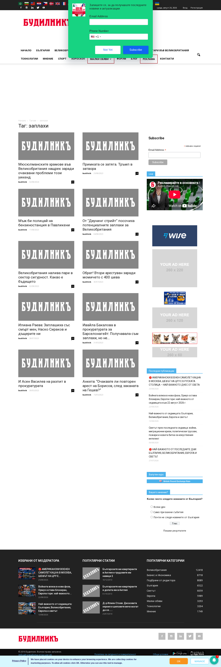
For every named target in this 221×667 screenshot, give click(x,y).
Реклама (149, 59)
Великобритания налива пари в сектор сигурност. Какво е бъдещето (45, 277)
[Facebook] (20, 7)
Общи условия (160, 654)
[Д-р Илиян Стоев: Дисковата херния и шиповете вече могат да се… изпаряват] (91, 607)
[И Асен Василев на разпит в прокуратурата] (46, 363)
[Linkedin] (32, 7)
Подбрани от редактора (161, 580)
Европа (151, 595)
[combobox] (96, 37)
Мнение (48, 58)
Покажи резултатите (174, 530)
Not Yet (107, 49)
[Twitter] (38, 7)
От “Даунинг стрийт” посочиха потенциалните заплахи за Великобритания (108, 225)
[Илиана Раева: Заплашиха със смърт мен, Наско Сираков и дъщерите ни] (46, 307)
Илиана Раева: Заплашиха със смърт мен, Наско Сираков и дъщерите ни (44, 329)
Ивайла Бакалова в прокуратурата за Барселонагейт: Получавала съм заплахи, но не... (110, 331)
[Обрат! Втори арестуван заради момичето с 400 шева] (110, 255)
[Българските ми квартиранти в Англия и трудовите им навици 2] (91, 573)
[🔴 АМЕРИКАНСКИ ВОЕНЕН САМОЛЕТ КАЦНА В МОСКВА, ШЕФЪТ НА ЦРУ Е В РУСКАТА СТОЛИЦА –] (27, 573)
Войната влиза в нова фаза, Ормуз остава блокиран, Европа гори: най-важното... (55, 590)
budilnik (22, 182)
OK (178, 661)
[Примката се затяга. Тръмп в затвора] (110, 146)
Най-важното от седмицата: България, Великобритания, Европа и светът (171, 415)
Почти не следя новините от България (176, 517)
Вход (185, 7)
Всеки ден (159, 507)
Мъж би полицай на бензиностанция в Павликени (44, 223)
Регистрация (197, 7)
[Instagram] (26, 7)
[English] (58, 3)
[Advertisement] (110, 93)
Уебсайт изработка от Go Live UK (35, 654)
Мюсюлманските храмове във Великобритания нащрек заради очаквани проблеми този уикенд (46, 170)
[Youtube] (43, 7)
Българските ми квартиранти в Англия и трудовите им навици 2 (120, 572)
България (43, 50)
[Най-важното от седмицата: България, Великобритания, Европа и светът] (27, 608)
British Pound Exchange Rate (176, 481)
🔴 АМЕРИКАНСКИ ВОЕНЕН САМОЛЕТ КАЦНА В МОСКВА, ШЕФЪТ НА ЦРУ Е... (55, 572)
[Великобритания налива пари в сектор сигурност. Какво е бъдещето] (46, 255)
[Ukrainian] (157, 3)
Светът (151, 590)
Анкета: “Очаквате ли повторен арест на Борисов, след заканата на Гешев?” (110, 385)
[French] (64, 3)
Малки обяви (99, 59)
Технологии (29, 58)
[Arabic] (20, 3)
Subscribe (135, 49)
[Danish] (51, 3)
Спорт (62, 58)
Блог (134, 58)
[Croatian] (39, 3)
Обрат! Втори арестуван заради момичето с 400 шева (109, 275)
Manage (200, 661)
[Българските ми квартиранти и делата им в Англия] (91, 591)
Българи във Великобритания (168, 50)
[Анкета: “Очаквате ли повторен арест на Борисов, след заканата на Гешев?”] (110, 363)
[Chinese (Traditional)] (33, 3)
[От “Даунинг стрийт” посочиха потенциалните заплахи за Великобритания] (110, 202)
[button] (198, 55)
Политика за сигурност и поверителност (115, 654)
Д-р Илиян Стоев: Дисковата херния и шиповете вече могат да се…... (120, 606)
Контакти (167, 58)
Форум (121, 58)
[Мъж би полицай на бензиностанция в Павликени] (46, 202)
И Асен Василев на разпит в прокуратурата (42, 383)
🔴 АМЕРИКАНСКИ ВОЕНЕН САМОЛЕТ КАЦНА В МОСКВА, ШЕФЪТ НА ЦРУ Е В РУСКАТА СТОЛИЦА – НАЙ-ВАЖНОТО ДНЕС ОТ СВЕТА (175, 381)
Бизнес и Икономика (159, 575)
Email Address (157, 150)
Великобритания (66, 50)
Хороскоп (78, 58)
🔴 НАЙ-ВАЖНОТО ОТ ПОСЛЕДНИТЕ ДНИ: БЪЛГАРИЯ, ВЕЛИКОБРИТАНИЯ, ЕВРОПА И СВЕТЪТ (173, 453)
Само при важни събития (168, 512)
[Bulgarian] (27, 3)
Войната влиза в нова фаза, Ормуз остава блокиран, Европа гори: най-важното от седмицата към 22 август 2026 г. (173, 399)
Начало (26, 50)
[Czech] (45, 3)
